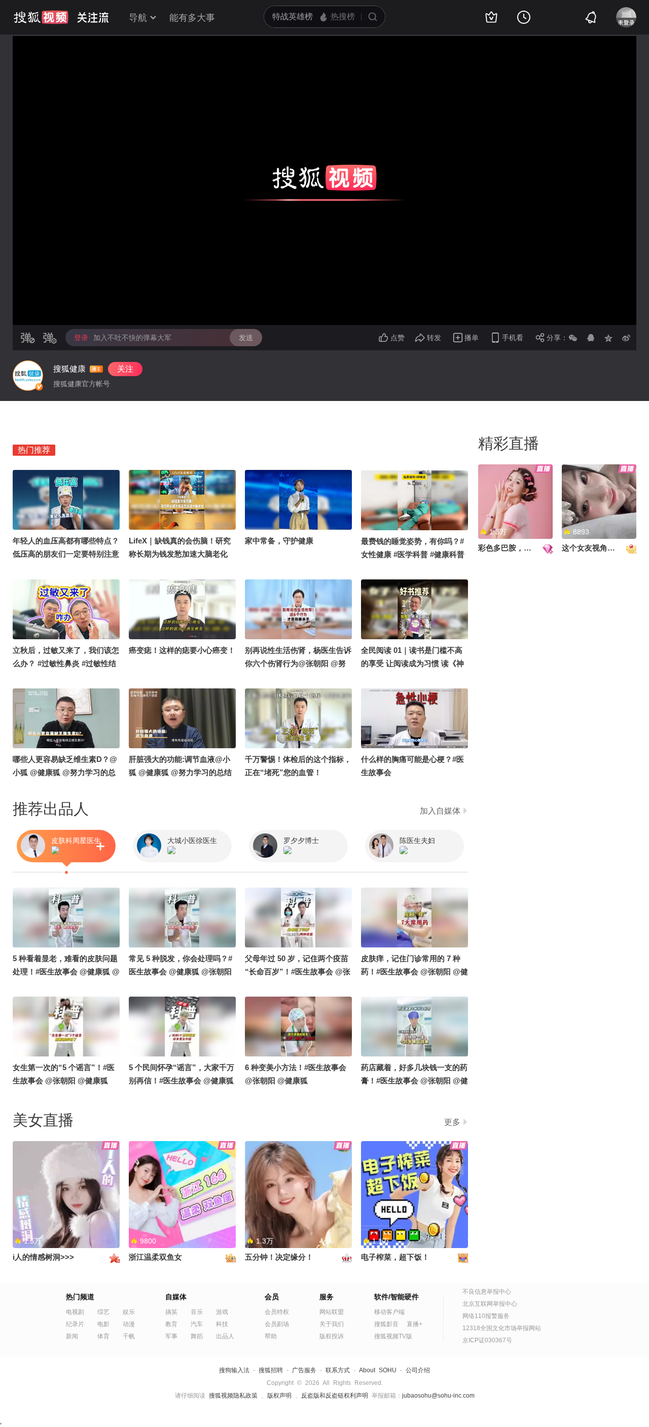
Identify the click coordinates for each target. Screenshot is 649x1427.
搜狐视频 (41, 17)
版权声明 (279, 1395)
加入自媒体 (440, 811)
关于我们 (331, 1324)
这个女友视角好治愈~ (598, 547)
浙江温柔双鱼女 (155, 1257)
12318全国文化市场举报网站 (501, 1328)
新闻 (72, 1336)
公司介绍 (418, 1370)
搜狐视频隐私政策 (233, 1395)
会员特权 (277, 1311)
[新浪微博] (626, 337)
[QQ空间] (608, 337)
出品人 (225, 1336)
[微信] (573, 337)
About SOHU (377, 1370)
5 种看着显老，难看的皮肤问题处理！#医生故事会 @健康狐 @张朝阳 (66, 971)
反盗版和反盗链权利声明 (334, 1395)
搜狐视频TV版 (393, 1336)
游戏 (222, 1311)
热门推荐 (34, 450)
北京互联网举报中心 (489, 1303)
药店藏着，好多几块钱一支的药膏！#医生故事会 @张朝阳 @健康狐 (414, 1080)
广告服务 (304, 1370)
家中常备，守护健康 (279, 540)
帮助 (271, 1336)
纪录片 (75, 1324)
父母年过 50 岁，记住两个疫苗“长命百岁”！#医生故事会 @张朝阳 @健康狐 (297, 971)
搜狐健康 (69, 368)
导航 (138, 17)
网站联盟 (331, 1311)
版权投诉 (331, 1336)
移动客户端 (389, 1311)
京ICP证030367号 (487, 1340)
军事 (171, 1336)
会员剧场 (277, 1324)
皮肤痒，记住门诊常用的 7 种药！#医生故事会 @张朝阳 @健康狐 (414, 971)
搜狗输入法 (234, 1370)
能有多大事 (192, 17)
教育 (171, 1324)
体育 (103, 1336)
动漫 (129, 1324)
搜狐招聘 (271, 1370)
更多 (452, 1122)
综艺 (103, 1311)
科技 (222, 1324)
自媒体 (176, 1297)
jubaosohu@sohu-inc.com (438, 1395)
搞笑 (171, 1311)
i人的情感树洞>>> (43, 1257)
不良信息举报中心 (486, 1291)
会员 (272, 1297)
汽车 (197, 1324)
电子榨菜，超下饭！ (395, 1257)
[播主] (28, 375)
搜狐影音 (386, 1324)
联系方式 (338, 1370)
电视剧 (75, 1311)
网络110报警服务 (486, 1316)
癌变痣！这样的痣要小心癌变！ (182, 650)
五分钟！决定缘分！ (279, 1257)
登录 (81, 338)
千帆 (129, 1336)
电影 (103, 1324)
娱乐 (129, 1311)
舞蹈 (197, 1336)
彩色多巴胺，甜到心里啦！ (523, 547)
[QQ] (591, 337)
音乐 (197, 1311)
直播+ (414, 1324)
